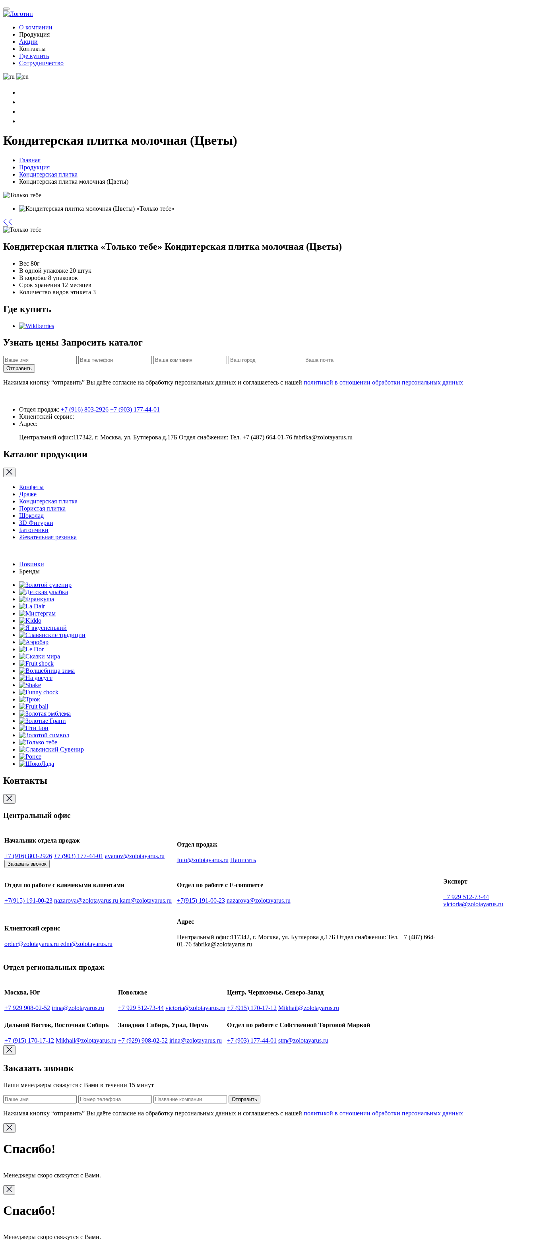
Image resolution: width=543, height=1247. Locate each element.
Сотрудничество (41, 63)
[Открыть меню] (6, 9)
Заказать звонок (27, 864)
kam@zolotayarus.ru (146, 900)
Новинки (31, 564)
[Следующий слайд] (10, 222)
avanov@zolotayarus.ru (135, 856)
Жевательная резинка (48, 537)
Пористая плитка (42, 508)
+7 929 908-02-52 (27, 1007)
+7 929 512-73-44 (466, 896)
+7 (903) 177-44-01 (135, 409)
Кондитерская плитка (48, 501)
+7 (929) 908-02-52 (143, 1040)
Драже (28, 494)
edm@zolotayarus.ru (86, 943)
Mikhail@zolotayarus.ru (308, 1007)
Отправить (19, 368)
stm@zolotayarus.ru (303, 1040)
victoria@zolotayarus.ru (473, 904)
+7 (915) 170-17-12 (252, 1007)
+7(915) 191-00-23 (28, 900)
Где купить (34, 55)
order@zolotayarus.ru (32, 943)
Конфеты (31, 487)
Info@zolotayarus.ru (203, 860)
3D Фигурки (36, 522)
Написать (243, 860)
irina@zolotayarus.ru (78, 1007)
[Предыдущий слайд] (5, 222)
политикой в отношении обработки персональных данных (383, 382)
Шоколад (31, 515)
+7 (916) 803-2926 (85, 409)
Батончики (33, 529)
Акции (28, 41)
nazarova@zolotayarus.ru (87, 900)
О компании (35, 27)
